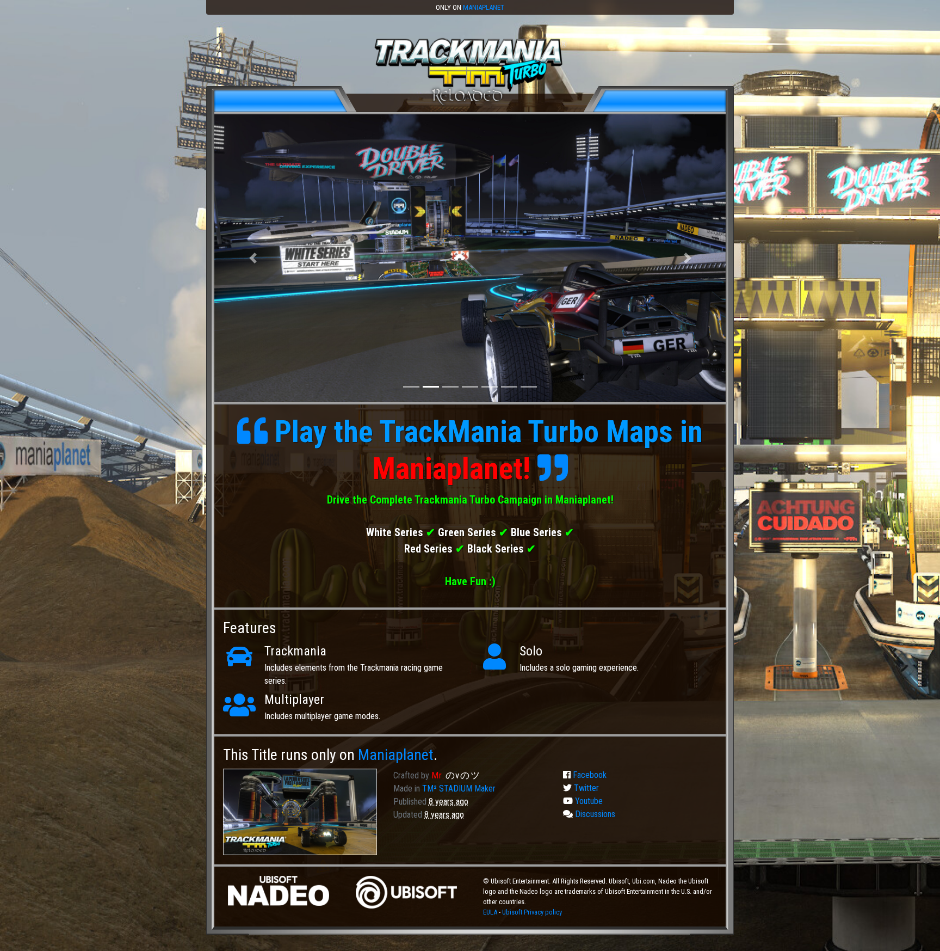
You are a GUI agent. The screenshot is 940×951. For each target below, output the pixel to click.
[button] (252, 258)
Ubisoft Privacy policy (532, 912)
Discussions (594, 814)
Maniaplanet (483, 7)
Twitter (585, 788)
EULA (491, 912)
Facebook (589, 775)
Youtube (588, 801)
